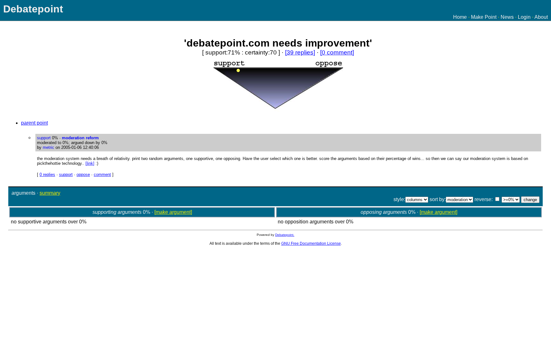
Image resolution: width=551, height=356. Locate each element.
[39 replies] (300, 52)
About (541, 17)
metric (48, 147)
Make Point (483, 17)
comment (102, 174)
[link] (89, 163)
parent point (34, 123)
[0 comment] (337, 52)
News (507, 17)
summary (50, 193)
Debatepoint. (284, 234)
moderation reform (80, 137)
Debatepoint (33, 9)
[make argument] (173, 212)
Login (524, 17)
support (66, 174)
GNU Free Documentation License (311, 243)
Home (460, 17)
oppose (83, 174)
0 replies (47, 174)
